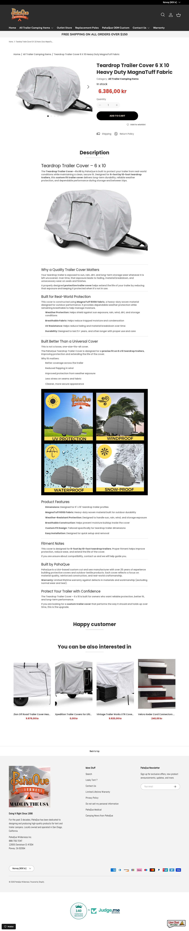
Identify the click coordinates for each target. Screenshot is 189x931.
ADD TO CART (117, 115)
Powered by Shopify (37, 882)
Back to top (94, 751)
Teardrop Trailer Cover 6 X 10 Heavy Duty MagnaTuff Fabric (34, 42)
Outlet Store (64, 27)
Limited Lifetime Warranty (98, 791)
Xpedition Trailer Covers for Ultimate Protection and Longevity (90, 714)
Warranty (159, 27)
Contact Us (139, 27)
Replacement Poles (87, 27)
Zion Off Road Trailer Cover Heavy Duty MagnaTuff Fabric (45, 714)
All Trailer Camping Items (34, 27)
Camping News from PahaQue (99, 815)
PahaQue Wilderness (22, 882)
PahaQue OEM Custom (115, 27)
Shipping (106, 133)
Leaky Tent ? (91, 779)
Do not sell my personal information (102, 803)
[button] (178, 15)
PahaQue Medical (94, 809)
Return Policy (127, 133)
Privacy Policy (92, 797)
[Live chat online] (176, 924)
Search (89, 774)
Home (12, 27)
